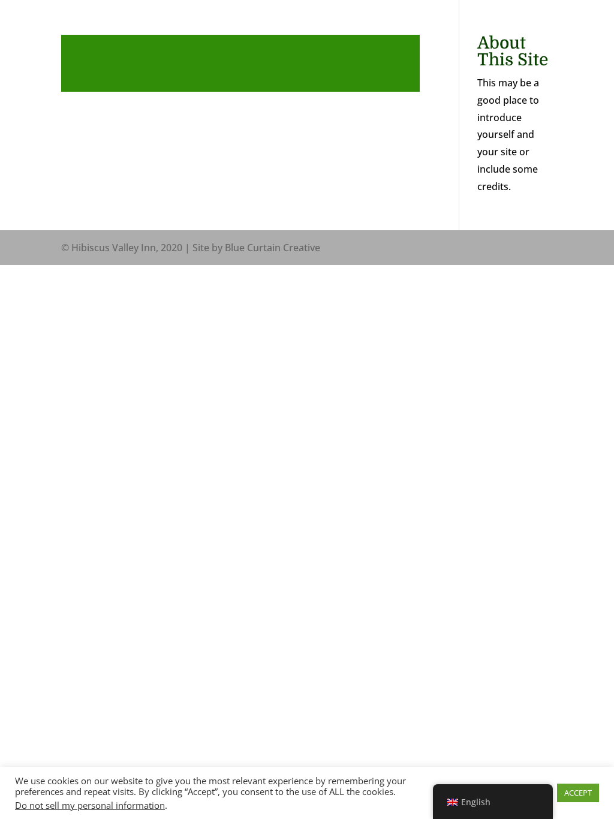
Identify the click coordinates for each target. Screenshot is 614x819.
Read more (240, 63)
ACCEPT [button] (578, 792)
